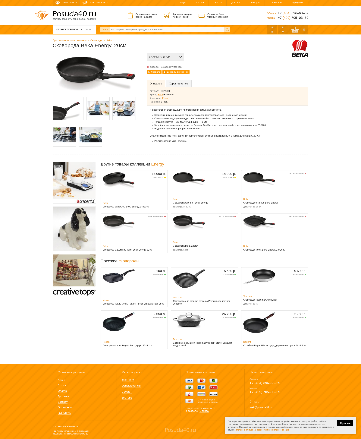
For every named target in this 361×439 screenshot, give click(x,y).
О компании (276, 2)
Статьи (200, 2)
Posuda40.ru (69, 434)
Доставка (236, 2)
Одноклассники (131, 385)
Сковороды (96, 40)
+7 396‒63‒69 (265, 383)
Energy (166, 98)
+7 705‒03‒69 (265, 392)
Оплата (218, 2)
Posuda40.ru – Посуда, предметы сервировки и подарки (74, 15)
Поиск (105, 29)
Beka (109, 40)
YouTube (127, 397)
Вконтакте (128, 379)
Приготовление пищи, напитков (69, 40)
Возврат (255, 2)
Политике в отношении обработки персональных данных (261, 430)
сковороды (129, 261)
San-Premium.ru (99, 2)
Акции (183, 2)
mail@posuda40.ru (261, 407)
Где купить (297, 2)
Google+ (127, 391)
